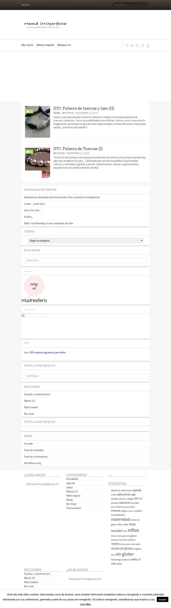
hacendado (126, 507)
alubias (113, 494)
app (133, 494)
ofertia (119, 536)
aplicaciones (124, 494)
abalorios (115, 490)
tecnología (116, 559)
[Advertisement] (85, 76)
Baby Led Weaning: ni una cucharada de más (48, 223)
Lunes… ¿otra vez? (34, 204)
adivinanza (126, 490)
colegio (130, 498)
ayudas (114, 498)
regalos (137, 548)
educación (125, 502)
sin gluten (125, 554)
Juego (69, 487)
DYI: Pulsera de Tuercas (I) (78, 148)
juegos (124, 510)
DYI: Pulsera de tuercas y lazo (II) (83, 108)
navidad (116, 530)
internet (115, 510)
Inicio (25, 4)
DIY (136, 498)
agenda (137, 490)
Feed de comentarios (36, 456)
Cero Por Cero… (32, 210)
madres (138, 510)
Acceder (28, 444)
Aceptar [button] (162, 599)
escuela (135, 502)
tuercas (126, 559)
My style (27, 44)
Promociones (73, 508)
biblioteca (122, 499)
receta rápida (135, 544)
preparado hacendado (119, 539)
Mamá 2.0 (64, 44)
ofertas (113, 536)
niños (133, 530)
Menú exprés (45, 44)
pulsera (131, 539)
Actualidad (72, 479)
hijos (132, 506)
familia (113, 507)
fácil (119, 506)
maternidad (120, 519)
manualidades (118, 514)
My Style (67, 113)
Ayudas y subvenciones (37, 394)
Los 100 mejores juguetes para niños (45, 352)
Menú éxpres (73, 496)
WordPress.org (32, 463)
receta (115, 543)
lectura (131, 511)
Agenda (70, 483)
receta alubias (125, 544)
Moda (56, 113)
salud (113, 555)
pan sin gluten (130, 536)
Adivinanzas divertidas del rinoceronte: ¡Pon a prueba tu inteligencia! (62, 197)
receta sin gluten (122, 548)
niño (125, 531)
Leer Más (85, 604)
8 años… (29, 217)
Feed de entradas (34, 450)
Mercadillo (123, 524)
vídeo (119, 563)
